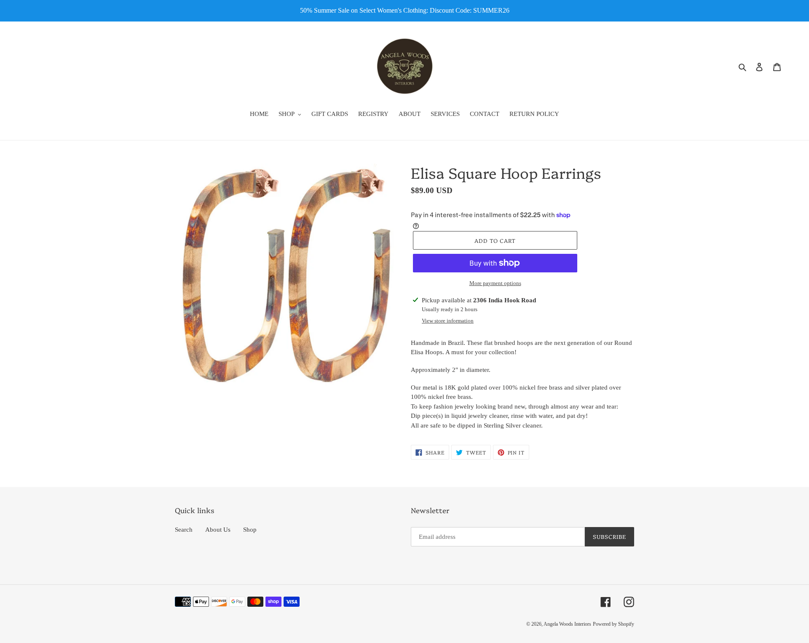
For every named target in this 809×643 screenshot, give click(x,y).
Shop (250, 529)
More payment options (495, 283)
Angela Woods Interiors (567, 624)
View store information (448, 320)
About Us (217, 529)
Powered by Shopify (613, 624)
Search (184, 529)
